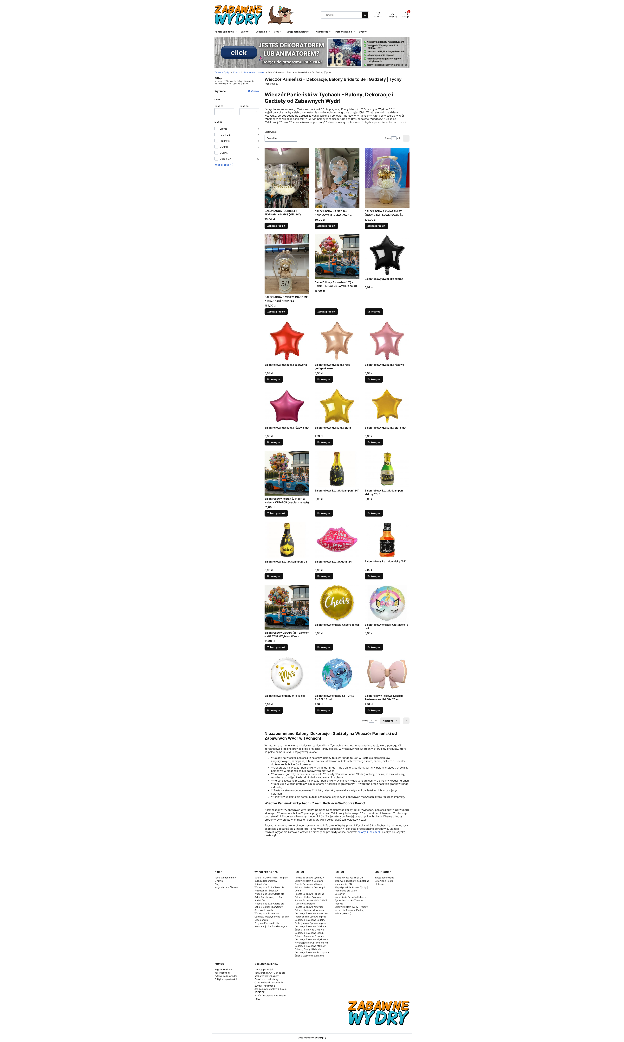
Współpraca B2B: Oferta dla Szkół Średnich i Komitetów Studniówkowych (269, 906)
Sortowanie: (271, 131)
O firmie (218, 880)
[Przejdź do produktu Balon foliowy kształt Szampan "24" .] (337, 469)
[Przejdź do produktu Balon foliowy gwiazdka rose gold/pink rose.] (337, 341)
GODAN (224, 152)
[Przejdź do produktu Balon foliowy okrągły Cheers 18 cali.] (337, 603)
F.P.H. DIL (225, 134)
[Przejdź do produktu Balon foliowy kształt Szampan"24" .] (287, 540)
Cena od (218, 106)
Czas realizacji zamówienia (268, 982)
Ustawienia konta (384, 880)
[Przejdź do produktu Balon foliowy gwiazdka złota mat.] (387, 406)
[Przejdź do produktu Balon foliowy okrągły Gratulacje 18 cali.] (387, 603)
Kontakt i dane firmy (225, 877)
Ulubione (379, 884)
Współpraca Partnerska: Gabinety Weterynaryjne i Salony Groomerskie (271, 916)
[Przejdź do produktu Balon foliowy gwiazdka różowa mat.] (287, 406)
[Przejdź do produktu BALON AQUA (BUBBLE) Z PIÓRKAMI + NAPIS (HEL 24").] (287, 178)
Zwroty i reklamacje (264, 985)
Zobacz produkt (276, 225)
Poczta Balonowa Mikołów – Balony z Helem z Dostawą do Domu (310, 887)
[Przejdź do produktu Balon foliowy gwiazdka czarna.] (387, 255)
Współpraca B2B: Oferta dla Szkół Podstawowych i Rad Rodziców (269, 897)
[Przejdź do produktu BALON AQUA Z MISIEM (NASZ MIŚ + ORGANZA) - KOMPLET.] (287, 264)
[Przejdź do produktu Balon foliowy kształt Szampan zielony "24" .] (387, 469)
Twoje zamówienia (384, 877)
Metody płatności (263, 969)
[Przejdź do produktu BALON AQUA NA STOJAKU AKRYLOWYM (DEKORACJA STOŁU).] (337, 178)
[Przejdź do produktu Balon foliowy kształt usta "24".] (337, 540)
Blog (216, 884)
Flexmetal (225, 140)
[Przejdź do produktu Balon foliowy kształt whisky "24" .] (387, 540)
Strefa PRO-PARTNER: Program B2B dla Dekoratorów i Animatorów (271, 880)
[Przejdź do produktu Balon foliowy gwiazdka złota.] (337, 406)
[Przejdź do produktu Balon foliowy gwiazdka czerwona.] (287, 341)
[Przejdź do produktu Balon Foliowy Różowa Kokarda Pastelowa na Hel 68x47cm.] (387, 674)
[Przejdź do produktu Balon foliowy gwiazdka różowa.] (387, 341)
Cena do (244, 106)
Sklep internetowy (311, 1037)
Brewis (223, 128)
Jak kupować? (222, 972)
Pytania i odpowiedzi (225, 976)
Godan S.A (225, 158)
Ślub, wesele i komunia (254, 72)
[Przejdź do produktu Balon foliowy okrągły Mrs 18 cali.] (287, 674)
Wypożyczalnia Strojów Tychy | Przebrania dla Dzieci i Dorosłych (351, 890)
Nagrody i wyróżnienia (226, 887)
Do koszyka (373, 311)
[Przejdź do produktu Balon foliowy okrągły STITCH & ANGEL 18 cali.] (337, 674)
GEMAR (224, 146)
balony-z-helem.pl (369, 832)
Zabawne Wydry (221, 72)
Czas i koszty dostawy (266, 979)
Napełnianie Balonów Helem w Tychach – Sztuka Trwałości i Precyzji (350, 900)
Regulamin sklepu (223, 969)
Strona (388, 138)
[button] (365, 15)
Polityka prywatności (225, 979)
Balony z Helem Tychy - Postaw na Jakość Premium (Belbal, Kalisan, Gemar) (351, 910)
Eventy (236, 72)
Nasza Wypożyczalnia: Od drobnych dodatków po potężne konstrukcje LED (352, 880)
